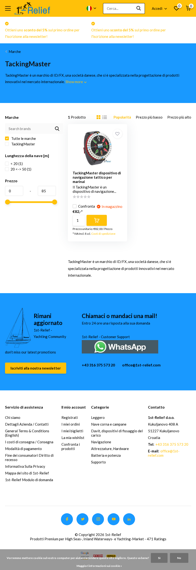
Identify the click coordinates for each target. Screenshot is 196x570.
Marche (15, 51)
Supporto (98, 462)
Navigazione (101, 442)
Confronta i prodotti (70, 446)
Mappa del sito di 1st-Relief (27, 473)
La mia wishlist (72, 437)
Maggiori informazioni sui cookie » (99, 566)
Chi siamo (12, 417)
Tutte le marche (23, 138)
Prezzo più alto (179, 117)
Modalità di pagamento (23, 448)
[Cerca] (139, 8)
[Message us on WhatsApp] (120, 346)
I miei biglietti (72, 431)
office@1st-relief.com (141, 365)
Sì (159, 558)
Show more (74, 82)
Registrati (69, 417)
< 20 (17, 163)
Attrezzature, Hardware (110, 448)
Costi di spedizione (103, 233)
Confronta (86, 206)
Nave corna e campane (108, 424)
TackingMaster (23, 144)
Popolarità (122, 117)
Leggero (98, 417)
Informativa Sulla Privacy (25, 466)
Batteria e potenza (106, 455)
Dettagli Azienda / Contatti (27, 424)
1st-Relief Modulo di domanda (29, 480)
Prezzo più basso (149, 117)
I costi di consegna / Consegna (29, 442)
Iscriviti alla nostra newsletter (36, 368)
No (179, 558)
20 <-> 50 (21, 169)
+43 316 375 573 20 (98, 365)
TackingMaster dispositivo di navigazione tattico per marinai (97, 177)
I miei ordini (70, 424)
